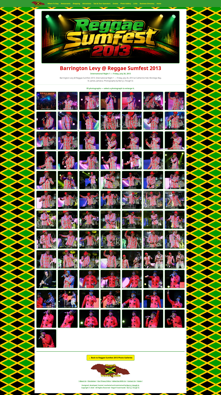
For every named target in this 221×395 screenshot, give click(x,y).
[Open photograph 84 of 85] (175, 319)
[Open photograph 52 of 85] (89, 239)
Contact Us (131, 381)
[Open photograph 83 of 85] (153, 319)
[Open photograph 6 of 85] (153, 101)
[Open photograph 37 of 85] (68, 200)
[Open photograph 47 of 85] (132, 220)
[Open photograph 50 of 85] (46, 239)
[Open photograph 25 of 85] (110, 160)
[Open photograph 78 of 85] (46, 319)
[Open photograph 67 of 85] (110, 279)
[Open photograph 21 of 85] (175, 140)
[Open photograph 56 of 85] (175, 239)
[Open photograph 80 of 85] (89, 319)
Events (115, 3)
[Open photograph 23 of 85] (68, 160)
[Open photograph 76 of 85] (153, 299)
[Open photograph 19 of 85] (132, 140)
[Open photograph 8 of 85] (46, 121)
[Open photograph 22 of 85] (46, 160)
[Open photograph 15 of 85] (46, 140)
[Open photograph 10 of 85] (89, 121)
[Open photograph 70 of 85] (175, 279)
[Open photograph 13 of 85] (153, 121)
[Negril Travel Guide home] (38, 3)
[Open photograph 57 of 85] (46, 259)
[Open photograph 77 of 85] (175, 299)
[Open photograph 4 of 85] (110, 101)
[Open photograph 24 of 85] (89, 160)
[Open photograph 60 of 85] (110, 259)
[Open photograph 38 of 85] (89, 200)
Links (135, 3)
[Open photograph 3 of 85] (89, 101)
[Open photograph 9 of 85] (68, 121)
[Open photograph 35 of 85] (175, 180)
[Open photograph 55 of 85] (153, 239)
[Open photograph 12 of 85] (132, 121)
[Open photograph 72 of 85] (68, 299)
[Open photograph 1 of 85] (46, 101)
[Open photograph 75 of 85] (132, 299)
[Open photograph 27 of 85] (153, 160)
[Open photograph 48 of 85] (153, 220)
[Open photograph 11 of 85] (110, 121)
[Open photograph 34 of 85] (153, 180)
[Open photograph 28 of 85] (175, 160)
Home (159, 3)
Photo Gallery (125, 3)
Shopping (76, 3)
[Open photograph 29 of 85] (46, 180)
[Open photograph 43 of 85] (46, 220)
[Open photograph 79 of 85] (68, 319)
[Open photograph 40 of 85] (132, 200)
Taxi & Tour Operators (101, 3)
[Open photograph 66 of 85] (89, 279)
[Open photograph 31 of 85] (89, 180)
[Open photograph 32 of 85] (110, 180)
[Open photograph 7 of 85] (175, 101)
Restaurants (65, 3)
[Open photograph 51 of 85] (68, 239)
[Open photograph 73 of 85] (89, 299)
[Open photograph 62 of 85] (153, 259)
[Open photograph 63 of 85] (175, 259)
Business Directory (147, 3)
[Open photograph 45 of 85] (89, 220)
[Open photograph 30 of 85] (68, 180)
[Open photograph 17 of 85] (89, 140)
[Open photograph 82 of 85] (132, 319)
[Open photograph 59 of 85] (89, 259)
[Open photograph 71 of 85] (46, 299)
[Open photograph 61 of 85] (132, 259)
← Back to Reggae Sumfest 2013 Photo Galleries (110, 357)
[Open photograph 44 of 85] (68, 220)
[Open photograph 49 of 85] (175, 220)
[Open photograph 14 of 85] (175, 121)
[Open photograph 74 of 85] (110, 299)
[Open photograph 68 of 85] (132, 279)
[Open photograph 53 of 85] (110, 239)
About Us (82, 381)
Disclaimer (92, 381)
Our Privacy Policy (104, 381)
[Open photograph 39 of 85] (110, 200)
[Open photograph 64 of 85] (46, 279)
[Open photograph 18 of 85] (110, 140)
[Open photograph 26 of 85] (132, 160)
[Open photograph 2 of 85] (68, 101)
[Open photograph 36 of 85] (46, 200)
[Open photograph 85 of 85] (46, 338)
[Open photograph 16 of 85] (68, 140)
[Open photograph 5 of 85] (132, 101)
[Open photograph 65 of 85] (68, 279)
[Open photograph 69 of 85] (153, 279)
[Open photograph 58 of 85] (68, 259)
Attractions (86, 3)
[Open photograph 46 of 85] (110, 220)
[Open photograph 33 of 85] (132, 180)
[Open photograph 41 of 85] (153, 200)
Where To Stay (53, 3)
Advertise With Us (119, 381)
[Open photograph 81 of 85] (110, 319)
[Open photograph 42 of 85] (175, 200)
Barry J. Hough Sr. (133, 385)
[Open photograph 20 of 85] (153, 140)
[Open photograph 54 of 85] (132, 239)
